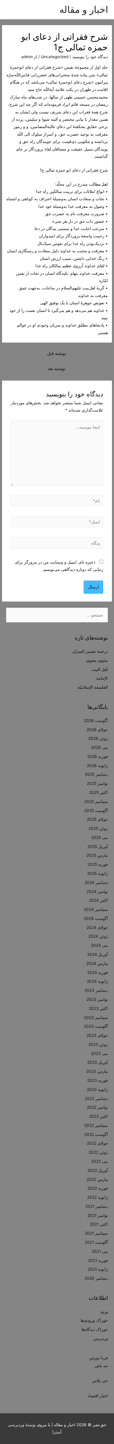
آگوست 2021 (96, 1242)
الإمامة (102, 678)
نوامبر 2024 (97, 891)
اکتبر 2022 (98, 1116)
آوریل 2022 (97, 1170)
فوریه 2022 (97, 1188)
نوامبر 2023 (97, 999)
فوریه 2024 (97, 972)
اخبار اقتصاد (98, 1395)
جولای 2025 (97, 819)
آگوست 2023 (96, 1026)
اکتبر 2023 (98, 1008)
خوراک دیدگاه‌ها (95, 1329)
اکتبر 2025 (98, 792)
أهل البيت (99, 669)
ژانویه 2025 (97, 873)
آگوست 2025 (96, 810)
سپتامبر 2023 (96, 1017)
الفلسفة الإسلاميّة (93, 687)
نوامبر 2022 (97, 1107)
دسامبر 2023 (96, 990)
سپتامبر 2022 (96, 1125)
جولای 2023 (97, 1035)
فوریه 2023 (97, 1080)
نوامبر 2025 (97, 783)
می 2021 (100, 1251)
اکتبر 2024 (98, 900)
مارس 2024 (97, 963)
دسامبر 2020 (96, 1278)
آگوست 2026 (96, 720)
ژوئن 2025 (98, 828)
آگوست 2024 (96, 918)
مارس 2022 (97, 1179)
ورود (104, 1311)
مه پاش (101, 1365)
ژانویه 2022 (97, 1197)
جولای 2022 (97, 1143)
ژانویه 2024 (97, 981)
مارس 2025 (97, 855)
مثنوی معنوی (97, 660)
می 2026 (99, 747)
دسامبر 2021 (96, 1206)
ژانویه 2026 (97, 765)
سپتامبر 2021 (96, 1233)
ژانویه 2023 (97, 1089)
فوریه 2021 (98, 1260)
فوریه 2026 (97, 756)
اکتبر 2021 (99, 1224)
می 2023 (99, 1053)
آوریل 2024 (97, 954)
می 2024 (99, 945)
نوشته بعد (56, 368)
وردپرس (101, 1338)
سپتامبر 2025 (96, 801)
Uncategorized (54, 56)
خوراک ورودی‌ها (94, 1320)
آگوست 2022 (96, 1134)
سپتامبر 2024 (96, 909)
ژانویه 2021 (98, 1269)
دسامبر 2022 (96, 1098)
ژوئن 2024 (98, 936)
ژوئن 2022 (98, 1152)
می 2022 (99, 1161)
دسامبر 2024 (96, 882)
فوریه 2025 (97, 864)
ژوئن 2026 (98, 738)
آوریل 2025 (97, 846)
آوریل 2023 (97, 1062)
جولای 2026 (97, 729)
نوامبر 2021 (97, 1215)
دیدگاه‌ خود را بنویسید (90, 56)
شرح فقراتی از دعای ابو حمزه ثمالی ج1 (74, 170)
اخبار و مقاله (83, 9)
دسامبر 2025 (96, 774)
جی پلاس (100, 1380)
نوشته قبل (56, 353)
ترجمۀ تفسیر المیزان (90, 651)
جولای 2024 (97, 927)
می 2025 (99, 837)
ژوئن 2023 (98, 1044)
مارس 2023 (97, 1071)
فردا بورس (98, 1357)
